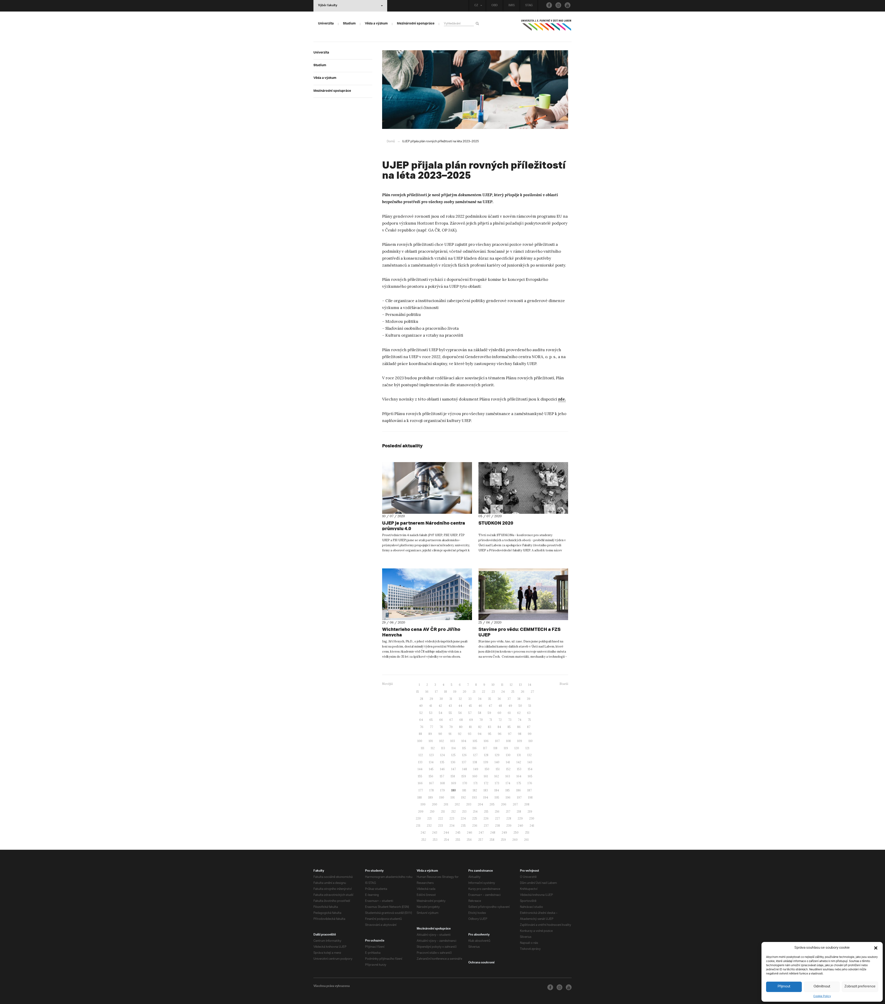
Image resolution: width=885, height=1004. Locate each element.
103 (452, 741)
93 (469, 734)
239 (508, 826)
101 (431, 741)
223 (451, 818)
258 (492, 840)
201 (446, 804)
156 (431, 776)
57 (470, 713)
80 (461, 727)
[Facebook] (549, 5)
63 (529, 713)
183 (486, 790)
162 (496, 776)
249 (504, 833)
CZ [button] (476, 6)
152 (508, 769)
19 (454, 692)
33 (470, 699)
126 (464, 755)
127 (475, 755)
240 (520, 826)
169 (453, 783)
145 (431, 769)
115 (464, 748)
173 (497, 783)
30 (441, 699)
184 (496, 790)
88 (420, 734)
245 (457, 833)
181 (464, 790)
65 (431, 720)
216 (497, 812)
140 (497, 762)
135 (442, 762)
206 (503, 804)
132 (529, 755)
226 (486, 818)
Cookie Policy (822, 996)
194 (485, 797)
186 (518, 790)
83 (489, 727)
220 (418, 818)
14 (529, 685)
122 (421, 755)
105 (475, 741)
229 (520, 818)
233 (440, 826)
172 (486, 783)
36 (499, 699)
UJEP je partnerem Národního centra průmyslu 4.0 (423, 525)
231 (418, 826)
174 (508, 783)
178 (431, 790)
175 (519, 783)
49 (510, 706)
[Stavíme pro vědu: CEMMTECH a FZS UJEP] (523, 594)
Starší (564, 684)
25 (512, 692)
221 (429, 818)
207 (515, 804)
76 (421, 727)
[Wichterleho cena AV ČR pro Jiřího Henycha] (427, 594)
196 (508, 797)
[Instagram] (558, 5)
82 (479, 727)
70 (481, 720)
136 (453, 762)
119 (506, 748)
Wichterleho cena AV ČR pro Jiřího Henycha (421, 632)
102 (441, 741)
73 (509, 720)
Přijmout (784, 986)
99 (529, 734)
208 (526, 804)
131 (519, 755)
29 (431, 699)
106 (486, 741)
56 (460, 713)
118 (495, 748)
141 (508, 762)
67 (451, 720)
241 (532, 826)
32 (460, 699)
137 (464, 762)
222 (440, 818)
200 (434, 804)
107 (497, 741)
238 (497, 826)
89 (430, 734)
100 (419, 741)
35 (489, 699)
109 (519, 741)
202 (457, 804)
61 (509, 713)
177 (421, 790)
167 (431, 783)
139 (486, 762)
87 (528, 727)
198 (530, 797)
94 (479, 734)
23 (493, 692)
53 (430, 713)
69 (471, 720)
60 (499, 713)
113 (443, 748)
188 (419, 797)
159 (463, 776)
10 (493, 685)
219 (530, 812)
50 (520, 706)
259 (503, 840)
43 (450, 706)
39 (528, 699)
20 (464, 692)
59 (489, 713)
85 (509, 727)
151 (498, 769)
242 (423, 833)
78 (441, 727)
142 (518, 762)
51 (529, 706)
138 (475, 762)
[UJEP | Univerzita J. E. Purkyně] (546, 27)
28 (421, 699)
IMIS (511, 6)
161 (486, 776)
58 (479, 713)
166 (420, 783)
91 (449, 734)
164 (518, 776)
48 (500, 706)
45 (470, 706)
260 (515, 840)
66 (441, 720)
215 (486, 812)
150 (487, 769)
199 (423, 804)
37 (509, 699)
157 (442, 776)
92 (459, 734)
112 (433, 748)
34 (479, 699)
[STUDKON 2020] (523, 488)
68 (461, 720)
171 (476, 783)
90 (440, 734)
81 (470, 727)
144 (420, 769)
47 (490, 706)
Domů (391, 141)
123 (431, 755)
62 (519, 713)
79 (451, 727)
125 (453, 755)
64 (421, 720)
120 (516, 748)
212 (453, 812)
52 (421, 713)
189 (430, 797)
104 (463, 741)
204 (480, 804)
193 (474, 797)
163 (507, 776)
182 (475, 790)
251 (527, 833)
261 (526, 840)
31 (450, 699)
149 (475, 769)
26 (522, 692)
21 (474, 692)
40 (421, 706)
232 (429, 826)
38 (518, 699)
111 (422, 748)
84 (499, 727)
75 (529, 720)
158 (453, 776)
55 (450, 713)
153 (519, 769)
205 (492, 804)
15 (417, 692)
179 (442, 790)
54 (440, 713)
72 (500, 720)
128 (486, 755)
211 (443, 812)
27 (532, 692)
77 (431, 727)
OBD (494, 6)
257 (480, 840)
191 (453, 797)
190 (441, 797)
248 (492, 833)
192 (463, 797)
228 (508, 818)
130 (508, 755)
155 (420, 776)
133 (420, 762)
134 (431, 762)
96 (500, 734)
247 (481, 833)
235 (463, 826)
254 (446, 840)
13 (520, 685)
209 (420, 812)
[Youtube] (567, 5)
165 (530, 776)
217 (508, 812)
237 (486, 826)
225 (474, 818)
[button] (875, 948)
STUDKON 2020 (495, 523)
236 (474, 826)
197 (519, 797)
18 (445, 692)
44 (460, 706)
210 (432, 812)
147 (453, 769)
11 (502, 685)
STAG (529, 6)
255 (457, 840)
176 (530, 783)
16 (426, 692)
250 (516, 833)
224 (463, 818)
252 (423, 840)
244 (446, 833)
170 (465, 783)
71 (490, 720)
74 (519, 720)
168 (442, 783)
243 (434, 833)
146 (442, 769)
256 (469, 840)
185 (507, 790)
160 (474, 776)
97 (509, 734)
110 (530, 741)
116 (474, 748)
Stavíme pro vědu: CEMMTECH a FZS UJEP (519, 632)
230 (531, 818)
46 (480, 706)
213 (464, 812)
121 (527, 748)
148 (464, 769)
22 (483, 692)
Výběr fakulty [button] (327, 6)
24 (503, 692)
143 (530, 762)
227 (497, 818)
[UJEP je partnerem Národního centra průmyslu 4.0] (427, 488)
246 (469, 833)
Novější (387, 684)
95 (489, 734)
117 (485, 748)
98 (519, 734)
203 (468, 804)
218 (519, 812)
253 (435, 840)
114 (453, 748)
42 (440, 706)
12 (511, 685)
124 (442, 755)
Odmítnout (822, 986)
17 (436, 692)
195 (497, 797)
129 (497, 755)
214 (475, 812)
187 (529, 790)
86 (519, 727)
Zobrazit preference (860, 986)
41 (430, 706)
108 (508, 741)
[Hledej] (478, 23)
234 (451, 826)
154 (530, 769)
